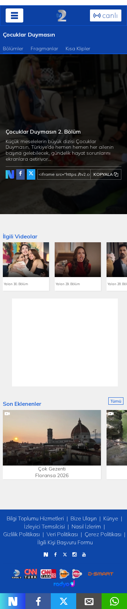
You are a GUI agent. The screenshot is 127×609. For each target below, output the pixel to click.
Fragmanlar (44, 48)
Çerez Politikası (103, 534)
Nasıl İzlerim (86, 526)
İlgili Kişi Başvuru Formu (65, 542)
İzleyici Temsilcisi (44, 526)
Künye (110, 518)
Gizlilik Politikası (21, 534)
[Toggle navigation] (14, 15)
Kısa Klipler (78, 48)
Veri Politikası (62, 534)
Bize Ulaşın (84, 518)
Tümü (115, 401)
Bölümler (13, 48)
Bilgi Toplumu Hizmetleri (35, 518)
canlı (109, 15)
